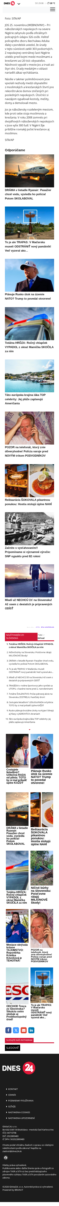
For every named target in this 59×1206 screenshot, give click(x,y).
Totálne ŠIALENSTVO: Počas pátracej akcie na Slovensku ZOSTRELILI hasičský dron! (30, 695)
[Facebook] (8, 1030)
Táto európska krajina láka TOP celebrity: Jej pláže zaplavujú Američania (30, 720)
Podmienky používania (20, 1100)
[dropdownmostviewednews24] (29, 730)
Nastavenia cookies (19, 1112)
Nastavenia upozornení (21, 1118)
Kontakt (13, 1089)
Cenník (12, 1094)
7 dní (40, 634)
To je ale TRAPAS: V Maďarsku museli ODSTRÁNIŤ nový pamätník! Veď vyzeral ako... (31, 670)
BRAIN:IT (19, 1189)
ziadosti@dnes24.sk (12, 1151)
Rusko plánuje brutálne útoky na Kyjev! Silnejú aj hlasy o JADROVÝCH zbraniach (31, 712)
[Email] (23, 1030)
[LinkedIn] (31, 1030)
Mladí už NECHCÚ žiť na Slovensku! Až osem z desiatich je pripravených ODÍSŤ (31, 679)
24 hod (41, 638)
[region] (18, 4)
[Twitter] (16, 1030)
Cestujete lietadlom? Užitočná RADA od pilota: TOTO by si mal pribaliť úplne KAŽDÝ (31, 704)
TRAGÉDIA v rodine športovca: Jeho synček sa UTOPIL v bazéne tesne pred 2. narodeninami (31, 687)
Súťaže (12, 1106)
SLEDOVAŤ (12, 1048)
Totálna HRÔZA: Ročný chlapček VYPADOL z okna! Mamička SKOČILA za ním (31, 646)
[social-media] (5, 1157)
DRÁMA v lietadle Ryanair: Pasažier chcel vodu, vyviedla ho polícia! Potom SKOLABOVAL (31, 662)
